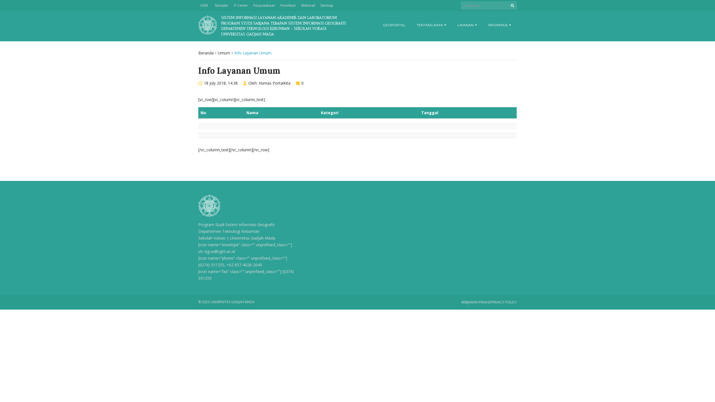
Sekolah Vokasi (211, 238)
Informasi (498, 25)
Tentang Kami (430, 25)
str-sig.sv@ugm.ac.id (216, 251)
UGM (204, 5)
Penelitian (288, 5)
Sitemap (326, 5)
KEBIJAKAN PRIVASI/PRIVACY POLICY (489, 302)
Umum (224, 53)
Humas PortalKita (274, 83)
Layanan (465, 25)
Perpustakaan (264, 5)
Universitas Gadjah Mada (252, 238)
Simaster (221, 5)
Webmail (308, 5)
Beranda (206, 53)
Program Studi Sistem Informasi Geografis (236, 224)
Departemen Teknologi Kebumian (228, 231)
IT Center (241, 5)
